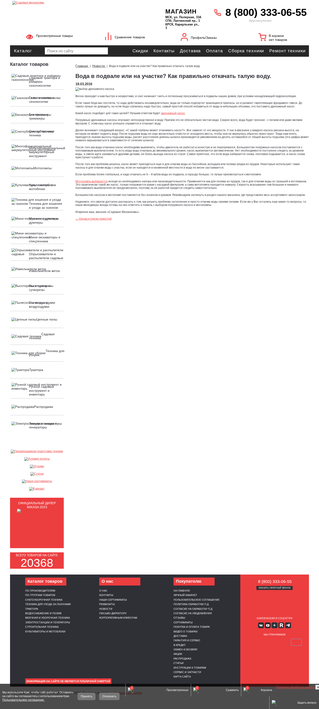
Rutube (281, 625)
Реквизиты (107, 604)
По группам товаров (40, 595)
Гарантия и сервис (187, 640)
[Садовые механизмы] (78, 2)
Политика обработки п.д (191, 604)
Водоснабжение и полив (43, 613)
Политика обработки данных (295, 687)
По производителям (40, 590)
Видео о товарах (186, 631)
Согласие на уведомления (193, 613)
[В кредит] (37, 489)
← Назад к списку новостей (93, 218)
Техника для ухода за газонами (48, 604)
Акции (178, 654)
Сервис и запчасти (187, 672)
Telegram (288, 625)
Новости (105, 608)
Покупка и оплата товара (192, 626)
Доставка (190, 50)
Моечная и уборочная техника (47, 617)
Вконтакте (261, 625)
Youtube (268, 625)
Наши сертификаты (113, 599)
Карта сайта (182, 676)
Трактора (31, 608)
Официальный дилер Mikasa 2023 (37, 505)
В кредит (180, 645)
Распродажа (182, 658)
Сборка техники (246, 50)
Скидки (140, 50)
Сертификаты (183, 622)
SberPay (296, 642)
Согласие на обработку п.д (193, 608)
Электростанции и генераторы (47, 622)
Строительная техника (42, 626)
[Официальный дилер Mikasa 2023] (37, 514)
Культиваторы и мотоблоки (45, 631)
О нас (103, 590)
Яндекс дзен (274, 625)
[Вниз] (298, 33)
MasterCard (263, 642)
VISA (252, 642)
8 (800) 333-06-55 (266, 12)
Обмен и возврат (186, 649)
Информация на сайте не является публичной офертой (68, 681)
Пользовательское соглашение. (23, 700)
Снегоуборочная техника (43, 599)
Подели (279, 642)
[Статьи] (37, 474)
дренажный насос (173, 113)
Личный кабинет (185, 595)
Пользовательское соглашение (197, 599)
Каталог (23, 50)
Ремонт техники (287, 50)
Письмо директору (113, 613)
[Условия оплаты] (37, 459)
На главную (182, 590)
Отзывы (179, 617)
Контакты (164, 50)
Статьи (179, 663)
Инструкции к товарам (190, 667)
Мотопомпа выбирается (91, 181)
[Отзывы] (37, 466)
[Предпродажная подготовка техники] (37, 451)
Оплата (214, 50)
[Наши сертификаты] (37, 481)
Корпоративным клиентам (118, 617)
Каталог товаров (29, 64)
